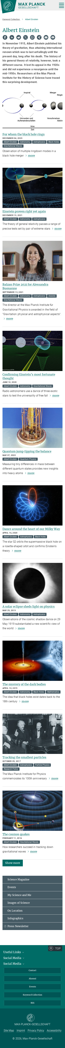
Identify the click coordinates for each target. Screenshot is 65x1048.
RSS (32, 1003)
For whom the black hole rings (23, 134)
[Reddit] (18, 37)
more (31, 155)
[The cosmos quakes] (32, 811)
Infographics (15, 918)
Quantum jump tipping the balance (26, 451)
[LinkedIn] (11, 37)
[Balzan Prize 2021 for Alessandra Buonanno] (32, 261)
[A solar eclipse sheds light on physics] (32, 583)
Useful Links (12, 952)
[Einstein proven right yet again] (32, 188)
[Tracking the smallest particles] (32, 734)
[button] (12, 862)
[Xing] (39, 37)
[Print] (52, 37)
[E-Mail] (46, 37)
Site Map (9, 1030)
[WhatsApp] (32, 37)
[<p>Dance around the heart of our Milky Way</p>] (32, 505)
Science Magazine (18, 879)
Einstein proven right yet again (24, 211)
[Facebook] (5, 37)
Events (12, 887)
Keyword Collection (32, 995)
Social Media (12, 958)
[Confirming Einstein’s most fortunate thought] (32, 351)
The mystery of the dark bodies (24, 684)
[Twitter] (25, 37)
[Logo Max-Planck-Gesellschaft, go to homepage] (28, 6)
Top (57, 948)
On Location (15, 910)
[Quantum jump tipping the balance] (32, 428)
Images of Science (19, 902)
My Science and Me (19, 895)
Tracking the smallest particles (24, 757)
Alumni (32, 978)
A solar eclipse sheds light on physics (28, 606)
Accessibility (54, 1030)
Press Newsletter (18, 926)
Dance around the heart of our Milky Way (31, 529)
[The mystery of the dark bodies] (32, 661)
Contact (32, 970)
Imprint (21, 1030)
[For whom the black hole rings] (32, 111)
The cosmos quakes (16, 834)
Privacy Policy (36, 1030)
